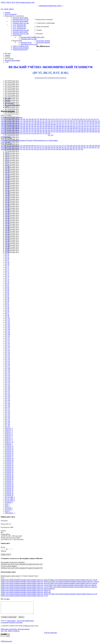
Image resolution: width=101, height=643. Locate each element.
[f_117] (7, 349)
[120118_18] (9, 458)
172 (68, 124)
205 (51, 128)
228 (79, 130)
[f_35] (7, 204)
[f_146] (7, 400)
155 (74, 123)
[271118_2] (8, 509)
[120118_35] (9, 488)
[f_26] (7, 188)
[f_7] (6, 163)
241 (51, 131)
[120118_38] (9, 493)
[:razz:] (25, 590)
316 (35, 147)
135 (63, 121)
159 (96, 123)
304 (68, 146)
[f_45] (7, 221)
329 (7, 149)
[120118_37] (9, 492)
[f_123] (7, 359)
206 (57, 128)
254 (24, 133)
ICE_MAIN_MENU (7, 9)
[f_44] (7, 220)
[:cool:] (73, 580)
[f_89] (7, 299)
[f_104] (7, 326)
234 (13, 131)
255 (29, 133)
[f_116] (7, 347)
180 (13, 126)
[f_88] (7, 297)
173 (74, 124)
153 (63, 123)
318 (46, 147)
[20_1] (7, 506)
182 (24, 126)
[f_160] (7, 424)
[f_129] (7, 370)
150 (46, 123)
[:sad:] (24, 585)
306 (79, 146)
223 (51, 130)
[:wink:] (75, 581)
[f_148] (7, 403)
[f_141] (7, 391)
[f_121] (7, 356)
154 (68, 123)
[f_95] (7, 310)
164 (24, 124)
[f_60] (7, 248)
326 (90, 147)
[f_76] (7, 276)
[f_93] (7, 306)
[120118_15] (9, 453)
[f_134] (7, 379)
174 (79, 124)
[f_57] (7, 243)
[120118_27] (9, 474)
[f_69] (7, 264)
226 (68, 130)
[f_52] (7, 234)
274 (57, 146)
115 (62, 119)
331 (18, 149)
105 (24, 119)
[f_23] (7, 182)
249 (96, 131)
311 (7, 147)
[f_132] (7, 375)
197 (7, 128)
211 (85, 128)
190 (68, 126)
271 (40, 146)
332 (24, 149)
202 (35, 128)
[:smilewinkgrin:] (28, 588)
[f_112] (7, 340)
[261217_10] (9, 442)
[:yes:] (24, 587)
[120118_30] (9, 479)
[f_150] (7, 407)
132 (46, 121)
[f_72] (7, 269)
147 (29, 123)
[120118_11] (9, 446)
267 (18, 146)
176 (90, 124)
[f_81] (7, 285)
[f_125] (7, 363)
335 (40, 149)
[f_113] (7, 341)
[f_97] (7, 313)
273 (51, 146)
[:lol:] (72, 587)
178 (2, 126)
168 (46, 124)
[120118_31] (9, 481)
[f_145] (7, 398)
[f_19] (7, 175)
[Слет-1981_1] (10, 497)
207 (63, 128)
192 (79, 126)
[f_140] (7, 389)
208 (68, 128)
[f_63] (7, 253)
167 (40, 124)
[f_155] (7, 416)
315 (29, 147)
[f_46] (7, 223)
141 (96, 121)
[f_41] (7, 214)
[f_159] (7, 423)
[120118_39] (9, 495)
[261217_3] (9, 430)
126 (13, 121)
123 (95, 119)
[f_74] (7, 273)
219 (29, 130)
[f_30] (7, 195)
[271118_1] (8, 508)
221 (40, 130)
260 (2, 146)
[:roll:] (26, 592)
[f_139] (7, 387)
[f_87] (7, 296)
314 (24, 147)
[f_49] (7, 228)
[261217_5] (9, 433)
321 (62, 147)
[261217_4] (9, 432)
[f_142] (7, 393)
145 (18, 123)
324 (79, 147)
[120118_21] (9, 463)
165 (29, 124)
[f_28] (7, 191)
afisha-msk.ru (98, 50)
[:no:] (73, 594)
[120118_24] (9, 469)
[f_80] (7, 283)
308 (90, 146)
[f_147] (7, 402)
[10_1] (7, 504)
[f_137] (7, 384)
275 (63, 146)
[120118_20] (9, 462)
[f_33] (7, 200)
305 (74, 146)
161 (7, 124)
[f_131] (7, 373)
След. (3, 142)
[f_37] (7, 207)
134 (57, 121)
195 (96, 126)
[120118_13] (9, 449)
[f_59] (7, 246)
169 (51, 124)
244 (68, 131)
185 (40, 126)
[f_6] (6, 161)
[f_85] (7, 292)
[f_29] (7, 193)
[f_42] (7, 216)
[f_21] (7, 179)
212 (90, 128)
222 (46, 130)
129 (29, 121)
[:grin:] (25, 581)
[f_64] (7, 255)
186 (46, 126)
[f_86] (7, 294)
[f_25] (7, 186)
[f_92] (7, 304)
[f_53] (7, 235)
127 (18, 121)
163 (18, 124)
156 (79, 123)
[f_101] (7, 320)
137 (74, 121)
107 (35, 119)
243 (63, 131)
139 (85, 121)
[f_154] (7, 414)
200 (24, 128)
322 (68, 147)
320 (57, 147)
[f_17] (7, 174)
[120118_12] (9, 447)
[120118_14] (9, 451)
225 (63, 130)
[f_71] (7, 267)
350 (68, 149)
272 (46, 146)
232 (2, 131)
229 (85, 130)
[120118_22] (9, 465)
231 (96, 130)
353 (79, 149)
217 (18, 130)
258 (46, 133)
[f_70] (7, 265)
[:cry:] (24, 595)
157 (85, 123)
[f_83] (7, 288)
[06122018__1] (10, 513)
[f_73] (7, 271)
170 (57, 124)
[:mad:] (73, 583)
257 (40, 133)
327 (95, 147)
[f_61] (7, 250)
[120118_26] (9, 472)
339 (46, 149)
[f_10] (7, 167)
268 (24, 146)
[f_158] (7, 421)
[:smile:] (25, 580)
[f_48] (7, 227)
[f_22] (7, 181)
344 (57, 149)
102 (7, 119)
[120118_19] (9, 460)
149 (40, 123)
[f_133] (7, 377)
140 (90, 121)
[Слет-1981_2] (10, 499)
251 (7, 133)
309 (96, 146)
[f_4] (6, 158)
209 (74, 128)
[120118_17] (9, 456)
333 (29, 149)
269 (29, 146)
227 (74, 130)
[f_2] (6, 154)
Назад (9, 137)
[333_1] (7, 511)
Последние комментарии (25, 621)
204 (46, 128)
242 (57, 131)
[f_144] (7, 396)
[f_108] (7, 333)
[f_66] (7, 258)
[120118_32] (9, 483)
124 (2, 121)
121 (83, 119)
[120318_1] (9, 502)
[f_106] (7, 329)
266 (13, 146)
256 (35, 133)
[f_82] (7, 287)
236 (24, 131)
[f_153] (7, 412)
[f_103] (7, 324)
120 (78, 119)
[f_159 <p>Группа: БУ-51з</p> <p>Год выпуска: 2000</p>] (50, 135)
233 (7, 131)
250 (2, 133)
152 (57, 123)
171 (63, 124)
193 (85, 126)
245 (74, 131)
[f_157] (7, 419)
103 (13, 119)
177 (96, 124)
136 (68, 121)
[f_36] (7, 205)
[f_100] (7, 318)
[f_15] (7, 172)
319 (51, 147)
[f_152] (7, 410)
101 (2, 119)
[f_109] (7, 334)
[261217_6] (9, 435)
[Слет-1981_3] (10, 500)
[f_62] (7, 251)
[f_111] (7, 338)
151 (51, 123)
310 (2, 147)
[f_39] (7, 211)
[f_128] (7, 368)
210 (79, 128)
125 (7, 121)
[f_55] (7, 239)
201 (29, 128)
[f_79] (7, 281)
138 (79, 121)
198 (13, 128)
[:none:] (25, 583)
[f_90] (7, 301)
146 (24, 123)
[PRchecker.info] (6, 641)
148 (35, 123)
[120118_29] (9, 477)
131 (40, 121)
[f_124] (7, 361)
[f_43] (7, 218)
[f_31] (7, 197)
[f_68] (7, 262)
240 (46, 131)
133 (51, 121)
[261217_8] (9, 439)
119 (73, 119)
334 (35, 149)
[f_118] (7, 350)
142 (2, 123)
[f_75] (7, 274)
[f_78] (7, 280)
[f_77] (7, 278)
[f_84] (7, 290)
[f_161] (7, 426)
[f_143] (7, 394)
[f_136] (7, 382)
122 (89, 119)
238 (35, 131)
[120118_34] (9, 486)
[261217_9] (9, 440)
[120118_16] (9, 455)
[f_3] (6, 156)
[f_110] (7, 336)
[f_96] (7, 311)
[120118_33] (9, 485)
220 (35, 130)
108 (40, 119)
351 (74, 149)
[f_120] (7, 354)
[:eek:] (25, 594)
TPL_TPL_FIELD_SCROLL (10, 631)
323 (73, 147)
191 (74, 126)
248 (90, 131)
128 (24, 121)
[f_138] (7, 386)
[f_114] (7, 343)
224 (57, 130)
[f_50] (7, 230)
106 (29, 119)
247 (85, 131)
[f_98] (7, 315)
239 (40, 131)
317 (40, 147)
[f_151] (7, 409)
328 (2, 149)
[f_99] (7, 317)
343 (51, 149)
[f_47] (7, 225)
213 (95, 128)
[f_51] (7, 232)
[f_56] (7, 241)
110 (46, 119)
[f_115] (7, 345)
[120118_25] (9, 470)
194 (90, 126)
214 (2, 130)
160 (2, 124)
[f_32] (7, 198)
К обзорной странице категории (11, 117)
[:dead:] (72, 585)
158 (90, 123)
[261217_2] (9, 428)
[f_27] (7, 190)
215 (7, 130)
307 (85, 146)
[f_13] (7, 170)
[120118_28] (9, 476)
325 (84, 147)
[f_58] (7, 244)
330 (13, 149)
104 (18, 119)
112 (51, 119)
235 (18, 131)
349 (63, 149)
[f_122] (7, 357)
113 (57, 119)
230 (90, 130)
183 (29, 126)
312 (13, 147)
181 (18, 126)
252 (13, 133)
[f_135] (7, 380)
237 (29, 131)
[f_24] (7, 184)
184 (35, 126)
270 (35, 146)
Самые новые (11, 621)
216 (13, 130)
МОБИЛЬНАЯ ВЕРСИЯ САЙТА (50, 6)
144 (13, 123)
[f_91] (7, 303)
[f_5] (6, 159)
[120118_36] (9, 490)
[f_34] (7, 202)
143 (7, 123)
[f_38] (7, 209)
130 (35, 121)
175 (85, 124)
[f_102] (7, 322)
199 (18, 128)
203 (40, 128)
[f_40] (7, 212)
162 (13, 124)
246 (79, 131)
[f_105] (7, 327)
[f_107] (7, 331)
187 (51, 126)
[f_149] (7, 405)
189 (63, 126)
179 (7, 126)
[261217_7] (9, 437)
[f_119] (7, 352)
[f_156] (7, 417)
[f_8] (6, 165)
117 (67, 119)
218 (24, 130)
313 (18, 147)
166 (35, 124)
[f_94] (7, 308)
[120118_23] (9, 467)
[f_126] (7, 364)
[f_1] (6, 152)
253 (18, 133)
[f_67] (7, 260)
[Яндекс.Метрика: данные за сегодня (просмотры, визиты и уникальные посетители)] (50, 633)
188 (57, 126)
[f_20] (7, 177)
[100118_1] (9, 444)
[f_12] (7, 168)
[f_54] (7, 237)
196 (2, 128)
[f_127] (7, 366)
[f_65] (7, 257)
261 (7, 146)
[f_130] (7, 371)
